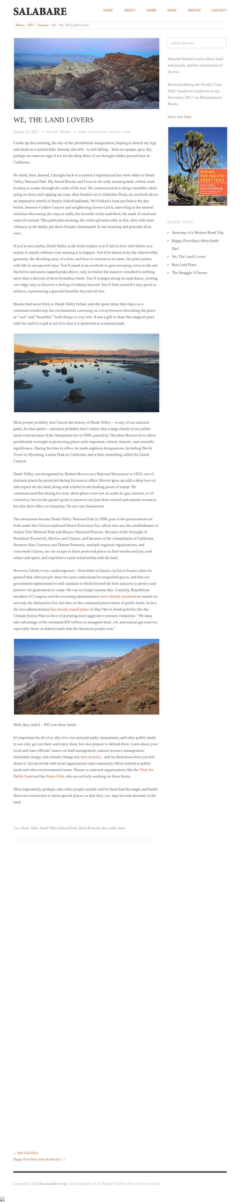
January (43, 25)
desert (82, 131)
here (84, 757)
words (127, 131)
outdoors (114, 131)
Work (151, 10)
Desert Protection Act (92, 828)
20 (54, 25)
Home (108, 10)
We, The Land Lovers (188, 256)
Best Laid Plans (28, 1153)
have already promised (118, 596)
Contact (219, 10)
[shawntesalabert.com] (40, 10)
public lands (117, 828)
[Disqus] (86, 922)
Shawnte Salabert (59, 131)
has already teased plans (70, 609)
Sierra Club (55, 776)
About (129, 10)
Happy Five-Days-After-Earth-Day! (37, 1159)
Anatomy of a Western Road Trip (198, 232)
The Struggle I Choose (189, 272)
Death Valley (29, 828)
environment (97, 131)
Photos (194, 10)
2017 (31, 25)
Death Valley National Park (58, 828)
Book (171, 10)
